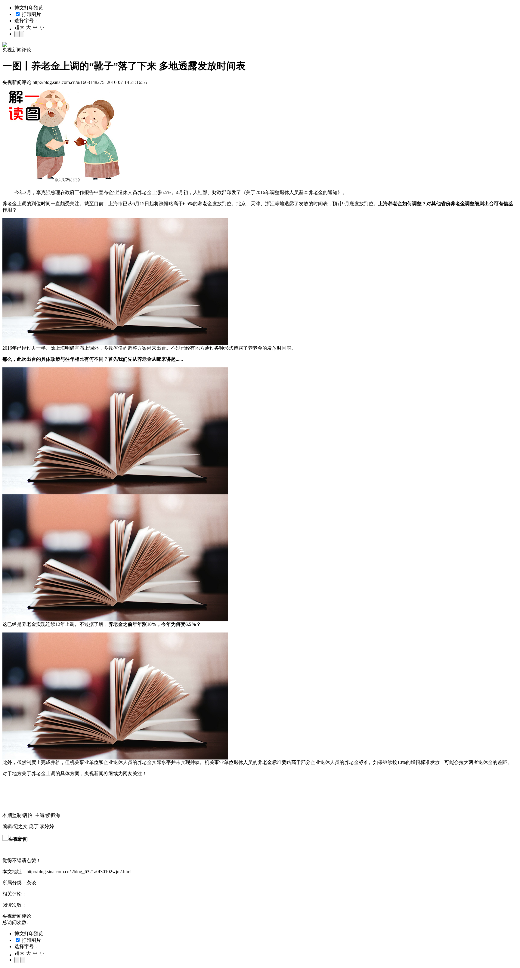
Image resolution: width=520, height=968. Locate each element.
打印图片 (30, 14)
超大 (19, 27)
